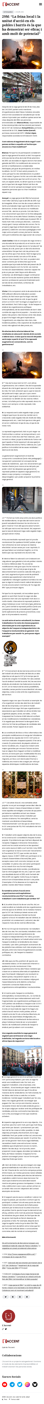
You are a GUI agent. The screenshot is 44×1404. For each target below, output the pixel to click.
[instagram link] (27, 1384)
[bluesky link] (35, 1384)
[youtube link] (5, 1384)
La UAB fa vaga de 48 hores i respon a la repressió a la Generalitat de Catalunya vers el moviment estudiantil (21, 1288)
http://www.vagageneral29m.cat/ (21, 1254)
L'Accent (6, 1325)
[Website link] (3, 1329)
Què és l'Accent (8, 1347)
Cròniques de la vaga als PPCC (14, 1257)
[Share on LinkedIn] (27, 1297)
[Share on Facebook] (13, 1297)
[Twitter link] (6, 1329)
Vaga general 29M (15, 1285)
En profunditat (8, 12)
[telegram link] (12, 1384)
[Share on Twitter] (5, 1297)
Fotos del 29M (12, 1268)
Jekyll (27, 1397)
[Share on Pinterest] (20, 1297)
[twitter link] (20, 1384)
